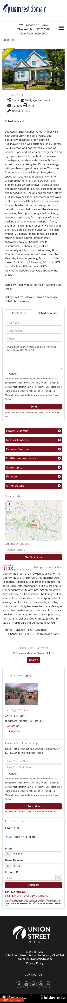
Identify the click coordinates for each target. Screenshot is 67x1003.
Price (8, 848)
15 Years (29, 836)
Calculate (33, 884)
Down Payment (15, 860)
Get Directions (33, 557)
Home (8, 629)
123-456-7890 (17, 716)
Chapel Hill (15, 634)
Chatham (41, 629)
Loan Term (12, 828)
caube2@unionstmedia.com (35, 958)
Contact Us (19, 313)
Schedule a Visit (47, 313)
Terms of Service (54, 412)
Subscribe (33, 806)
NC (30, 629)
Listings (20, 629)
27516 (28, 634)
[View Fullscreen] (9, 516)
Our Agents (13, 731)
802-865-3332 (35, 951)
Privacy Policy (41, 412)
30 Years (14, 836)
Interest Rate (13, 872)
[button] (4, 69)
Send (33, 406)
